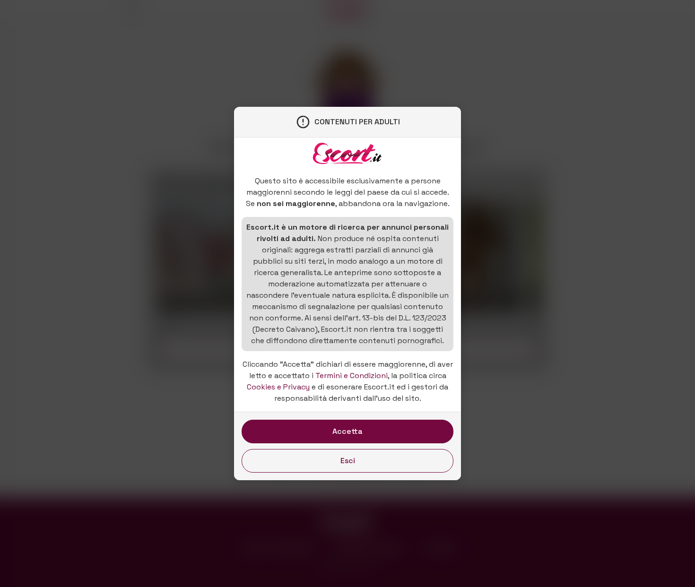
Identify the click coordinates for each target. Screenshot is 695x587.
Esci (347, 461)
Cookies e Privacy (278, 387)
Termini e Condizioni (351, 375)
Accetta (347, 431)
